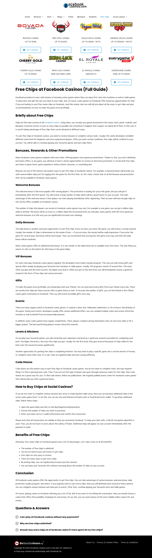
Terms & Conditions (129, 542)
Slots (49, 17)
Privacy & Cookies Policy (107, 542)
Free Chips (104, 17)
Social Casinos (119, 17)
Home (27, 17)
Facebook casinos (52, 122)
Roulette (93, 17)
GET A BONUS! (32, 50)
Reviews (37, 17)
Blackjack (81, 17)
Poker (70, 17)
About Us (90, 542)
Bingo (59, 17)
